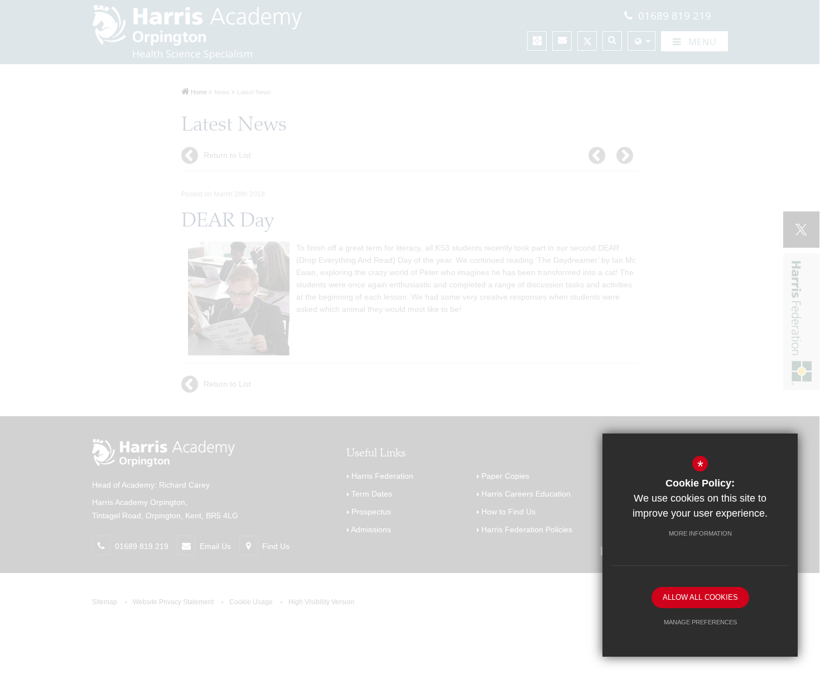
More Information (700, 533)
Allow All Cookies (700, 597)
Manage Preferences (700, 622)
